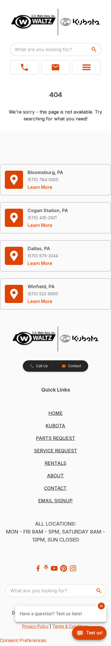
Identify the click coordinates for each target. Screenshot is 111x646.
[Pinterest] (63, 568)
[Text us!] (89, 633)
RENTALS (55, 463)
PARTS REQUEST (55, 438)
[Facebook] (38, 568)
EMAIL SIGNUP (55, 500)
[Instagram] (73, 568)
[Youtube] (54, 568)
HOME (55, 413)
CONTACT (55, 488)
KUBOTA (55, 425)
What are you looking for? (43, 49)
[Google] (46, 567)
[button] (24, 67)
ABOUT (55, 475)
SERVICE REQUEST (55, 450)
